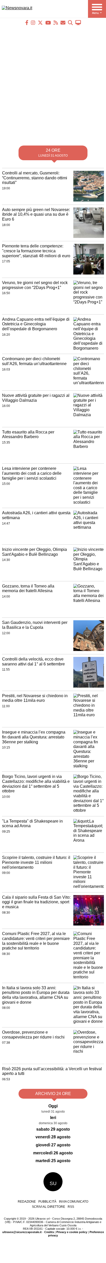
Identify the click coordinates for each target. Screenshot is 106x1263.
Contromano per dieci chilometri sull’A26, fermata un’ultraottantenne (34, 361)
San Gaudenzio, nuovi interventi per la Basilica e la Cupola (34, 625)
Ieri (53, 1117)
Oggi (53, 1106)
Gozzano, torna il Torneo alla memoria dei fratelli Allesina (28, 588)
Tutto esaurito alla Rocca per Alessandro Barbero (28, 434)
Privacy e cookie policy (71, 1232)
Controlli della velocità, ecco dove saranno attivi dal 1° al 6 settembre (33, 661)
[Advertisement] (53, 83)
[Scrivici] (62, 22)
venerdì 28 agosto (53, 1137)
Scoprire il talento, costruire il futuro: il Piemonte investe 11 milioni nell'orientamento (36, 862)
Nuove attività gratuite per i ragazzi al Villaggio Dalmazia (35, 398)
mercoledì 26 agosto (53, 1153)
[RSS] (56, 22)
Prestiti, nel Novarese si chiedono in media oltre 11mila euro (35, 698)
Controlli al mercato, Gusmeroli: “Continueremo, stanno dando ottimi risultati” (34, 178)
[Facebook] (26, 22)
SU (53, 1183)
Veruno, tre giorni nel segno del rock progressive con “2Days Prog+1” (35, 285)
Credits (49, 1232)
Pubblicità (47, 1201)
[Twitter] (40, 22)
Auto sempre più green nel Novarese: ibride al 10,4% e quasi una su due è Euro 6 (36, 214)
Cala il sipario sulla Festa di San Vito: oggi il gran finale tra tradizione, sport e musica (36, 902)
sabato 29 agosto (53, 1129)
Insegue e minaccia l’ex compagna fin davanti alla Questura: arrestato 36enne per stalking (33, 737)
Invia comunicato (73, 1201)
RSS (71, 1207)
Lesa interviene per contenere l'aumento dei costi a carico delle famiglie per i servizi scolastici (31, 473)
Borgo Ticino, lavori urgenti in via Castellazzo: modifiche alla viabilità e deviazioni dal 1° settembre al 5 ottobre (36, 783)
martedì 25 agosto (53, 1161)
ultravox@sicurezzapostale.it (22, 1232)
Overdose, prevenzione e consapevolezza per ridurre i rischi (33, 1034)
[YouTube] (48, 22)
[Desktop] (78, 22)
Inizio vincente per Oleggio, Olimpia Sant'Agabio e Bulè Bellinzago (34, 552)
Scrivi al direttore (48, 1207)
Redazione (27, 1201)
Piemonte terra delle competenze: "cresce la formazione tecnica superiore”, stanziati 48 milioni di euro (36, 251)
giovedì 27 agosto (53, 1145)
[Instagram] (33, 22)
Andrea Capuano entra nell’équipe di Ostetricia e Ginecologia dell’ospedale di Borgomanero (35, 324)
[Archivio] (70, 22)
